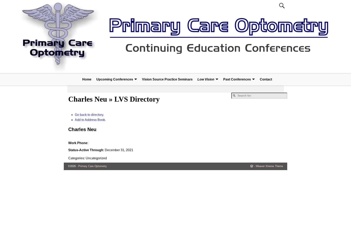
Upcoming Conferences (114, 79)
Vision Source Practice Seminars (167, 79)
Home (86, 79)
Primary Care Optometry (92, 166)
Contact (266, 79)
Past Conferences (237, 79)
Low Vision (205, 79)
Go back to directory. (89, 114)
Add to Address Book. (90, 120)
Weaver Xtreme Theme (269, 166)
